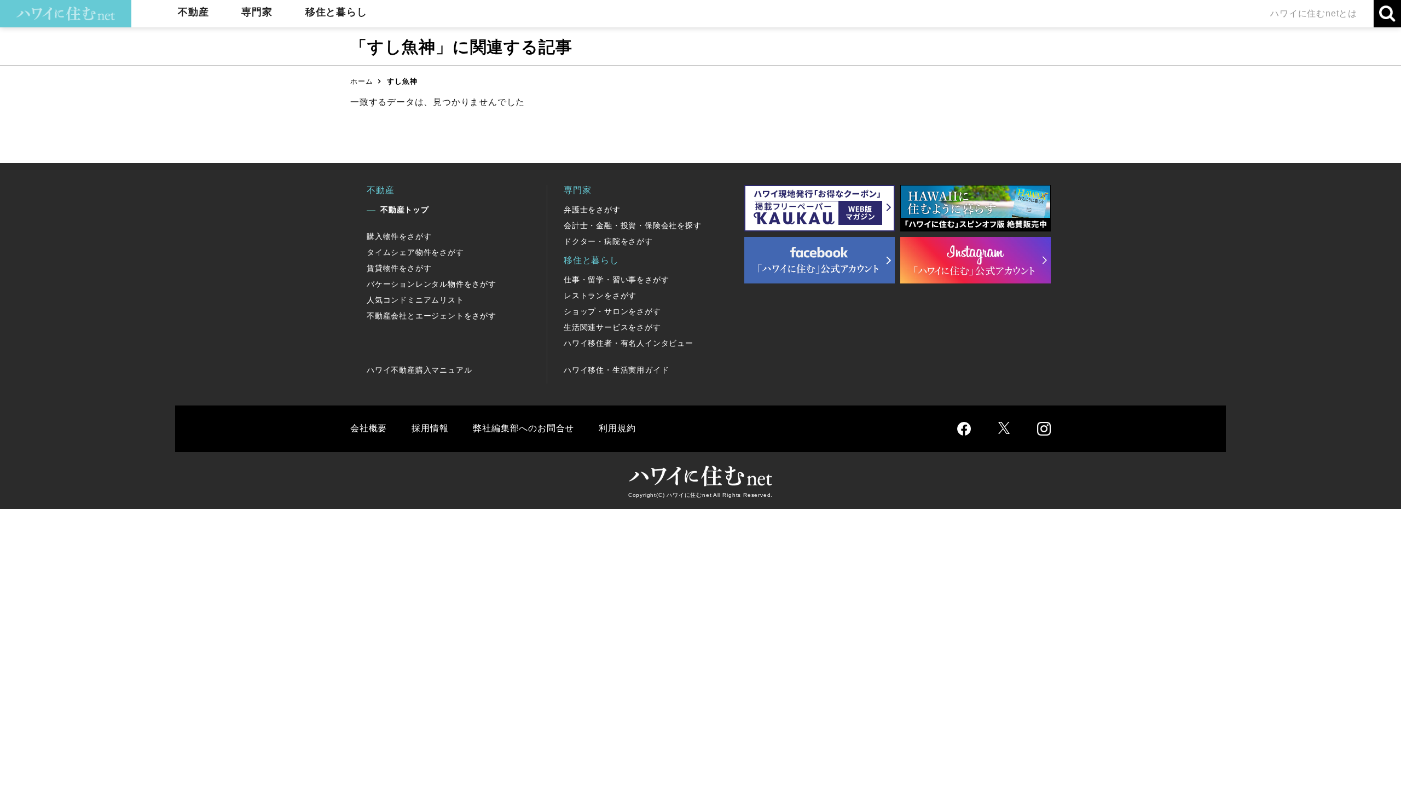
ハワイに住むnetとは (1313, 13)
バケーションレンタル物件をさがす (431, 284)
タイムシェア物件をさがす (415, 252)
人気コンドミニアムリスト (415, 300)
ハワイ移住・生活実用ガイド (616, 370)
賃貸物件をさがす (399, 268)
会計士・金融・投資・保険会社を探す (633, 225)
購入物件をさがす (399, 236)
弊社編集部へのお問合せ (523, 428)
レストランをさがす (600, 295)
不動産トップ (404, 209)
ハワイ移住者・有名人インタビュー (628, 343)
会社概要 (368, 428)
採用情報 (430, 428)
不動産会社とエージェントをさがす (431, 315)
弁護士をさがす (592, 209)
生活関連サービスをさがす (612, 327)
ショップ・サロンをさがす (612, 311)
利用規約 (617, 428)
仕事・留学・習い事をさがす (616, 279)
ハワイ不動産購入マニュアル (419, 370)
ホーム (361, 81)
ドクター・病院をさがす (608, 241)
